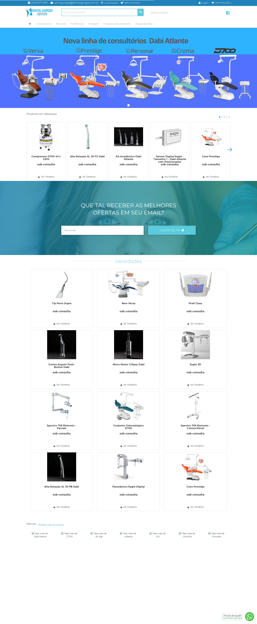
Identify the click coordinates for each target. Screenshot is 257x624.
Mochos (61, 23)
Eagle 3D (195, 364)
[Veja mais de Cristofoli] (187, 539)
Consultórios (44, 23)
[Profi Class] (195, 283)
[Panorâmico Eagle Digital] (128, 466)
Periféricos (77, 23)
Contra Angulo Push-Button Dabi (61, 366)
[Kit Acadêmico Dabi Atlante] (128, 136)
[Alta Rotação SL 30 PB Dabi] (61, 466)
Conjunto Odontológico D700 (128, 427)
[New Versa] (128, 283)
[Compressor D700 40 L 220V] (46, 136)
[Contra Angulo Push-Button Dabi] (61, 344)
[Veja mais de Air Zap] (99, 539)
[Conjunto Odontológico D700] (128, 405)
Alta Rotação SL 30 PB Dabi (61, 486)
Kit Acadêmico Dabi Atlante (128, 158)
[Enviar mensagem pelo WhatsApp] (249, 616)
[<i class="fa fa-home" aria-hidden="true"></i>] (30, 23)
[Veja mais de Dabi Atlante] (40, 539)
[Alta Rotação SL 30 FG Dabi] (87, 136)
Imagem (93, 23)
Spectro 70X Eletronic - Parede (61, 427)
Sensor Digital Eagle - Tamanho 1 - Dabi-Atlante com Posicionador (169, 159)
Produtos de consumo (117, 23)
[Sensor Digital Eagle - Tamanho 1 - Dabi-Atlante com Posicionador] (169, 136)
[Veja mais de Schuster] (216, 539)
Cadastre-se (170, 230)
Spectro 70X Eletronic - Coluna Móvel (195, 427)
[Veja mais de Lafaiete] (128, 539)
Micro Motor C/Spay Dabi (128, 364)
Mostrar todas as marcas (51, 524)
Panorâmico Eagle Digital (128, 486)
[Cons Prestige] (211, 136)
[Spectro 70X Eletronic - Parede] (61, 405)
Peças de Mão (144, 23)
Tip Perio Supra (61, 303)
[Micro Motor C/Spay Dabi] (128, 344)
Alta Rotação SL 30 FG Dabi (87, 156)
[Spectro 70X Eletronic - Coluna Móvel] (195, 405)
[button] (219, 117)
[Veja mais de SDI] (157, 539)
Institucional (158, 12)
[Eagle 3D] (195, 344)
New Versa (128, 303)
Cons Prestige (211, 156)
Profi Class (195, 303)
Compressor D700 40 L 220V (46, 158)
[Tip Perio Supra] (61, 283)
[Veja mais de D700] (69, 539)
